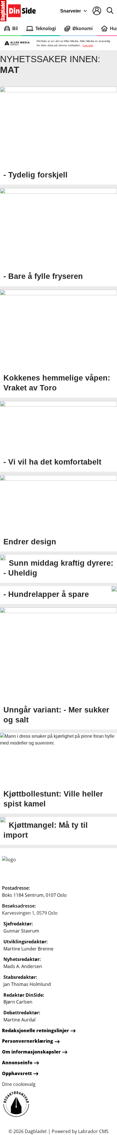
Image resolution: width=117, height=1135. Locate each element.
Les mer (88, 45)
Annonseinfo (17, 1062)
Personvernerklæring (27, 1041)
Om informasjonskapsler (31, 1052)
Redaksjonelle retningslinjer (35, 1030)
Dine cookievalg (18, 1084)
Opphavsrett (17, 1073)
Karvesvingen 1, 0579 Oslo (30, 913)
